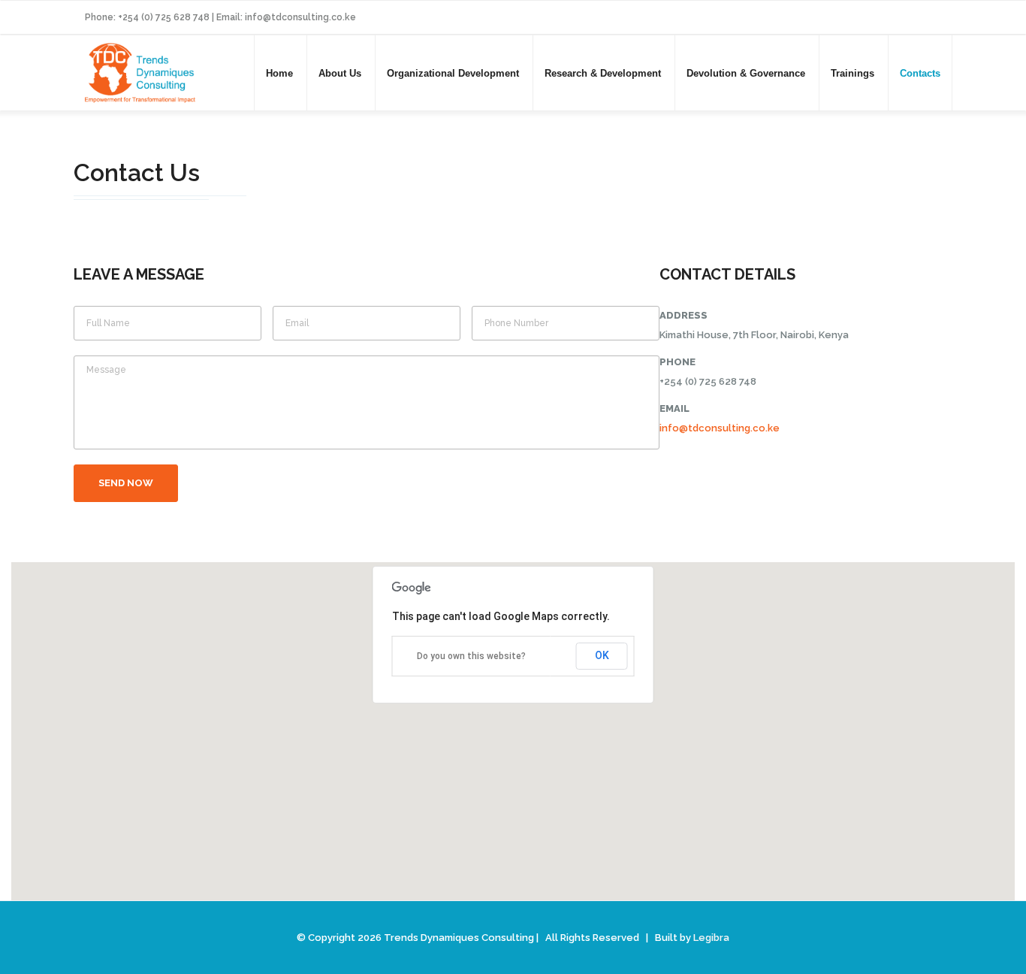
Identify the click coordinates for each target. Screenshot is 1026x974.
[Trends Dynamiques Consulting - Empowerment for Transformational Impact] (140, 71)
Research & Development (603, 73)
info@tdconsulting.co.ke (719, 428)
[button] (513, 722)
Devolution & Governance (746, 73)
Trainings (852, 73)
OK (602, 655)
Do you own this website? (471, 656)
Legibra (711, 937)
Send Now (125, 483)
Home (279, 73)
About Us (339, 73)
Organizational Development (453, 73)
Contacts (920, 73)
